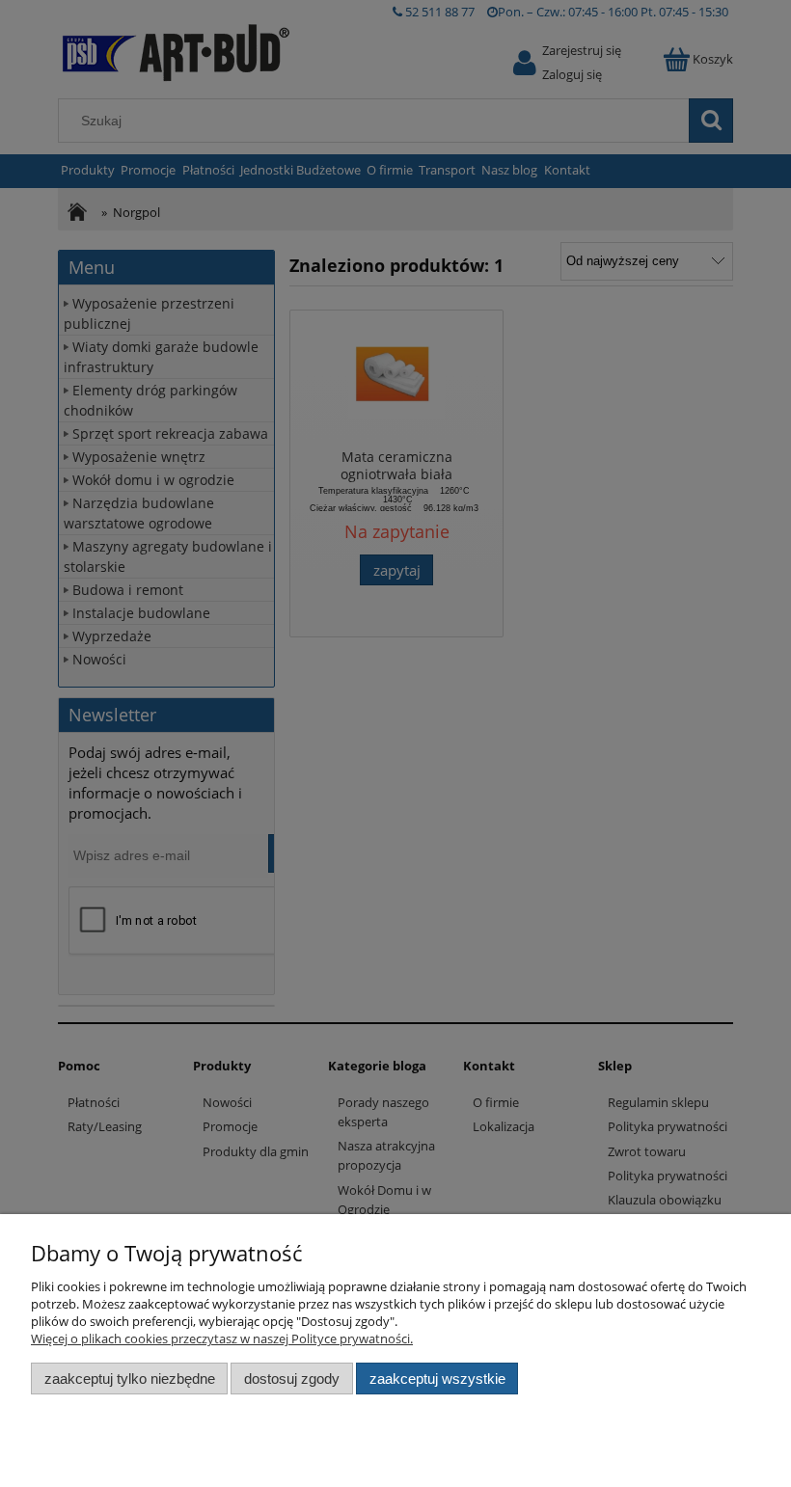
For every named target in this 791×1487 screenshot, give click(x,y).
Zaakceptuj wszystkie (437, 1378)
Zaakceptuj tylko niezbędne (129, 1378)
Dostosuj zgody (292, 1378)
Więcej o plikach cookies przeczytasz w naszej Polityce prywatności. (222, 1338)
